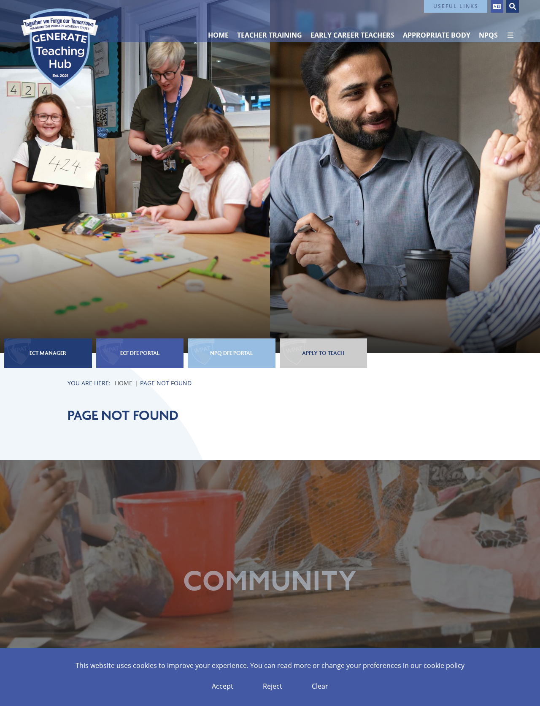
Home (123, 383)
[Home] (59, 48)
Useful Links (455, 6)
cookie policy (444, 665)
